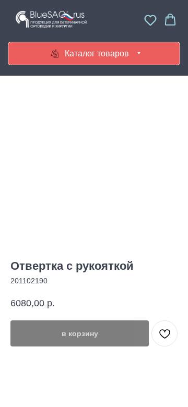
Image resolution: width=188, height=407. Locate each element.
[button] (150, 20)
